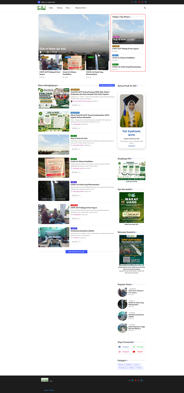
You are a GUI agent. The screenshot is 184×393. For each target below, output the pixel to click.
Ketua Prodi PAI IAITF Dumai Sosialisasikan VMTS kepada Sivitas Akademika (90, 116)
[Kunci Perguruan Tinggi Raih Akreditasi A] (122, 328)
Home (51, 8)
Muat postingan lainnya (75, 252)
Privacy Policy (142, 390)
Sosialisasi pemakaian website (82, 231)
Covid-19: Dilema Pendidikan (69, 73)
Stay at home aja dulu (79, 138)
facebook (126, 347)
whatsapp (140, 347)
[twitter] (135, 2)
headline (131, 368)
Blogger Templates (49, 390)
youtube (140, 352)
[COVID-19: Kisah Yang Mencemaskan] (122, 304)
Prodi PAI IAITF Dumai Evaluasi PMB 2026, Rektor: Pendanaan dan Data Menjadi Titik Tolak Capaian (90, 93)
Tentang (59, 8)
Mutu (67, 8)
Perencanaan (122, 368)
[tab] (51, 8)
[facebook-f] (132, 2)
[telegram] (146, 2)
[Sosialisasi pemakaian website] (122, 316)
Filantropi (139, 368)
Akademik (128, 364)
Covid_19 (136, 364)
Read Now (75, 105)
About (127, 390)
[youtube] (139, 2)
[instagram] (142, 2)
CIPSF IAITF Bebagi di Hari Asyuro (49, 73)
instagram (125, 352)
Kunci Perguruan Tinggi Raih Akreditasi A (136, 328)
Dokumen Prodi (80, 8)
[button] (145, 8)
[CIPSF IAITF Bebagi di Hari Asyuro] (122, 292)
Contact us (133, 390)
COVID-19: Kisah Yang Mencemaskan (94, 73)
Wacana (121, 364)
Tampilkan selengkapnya (107, 85)
